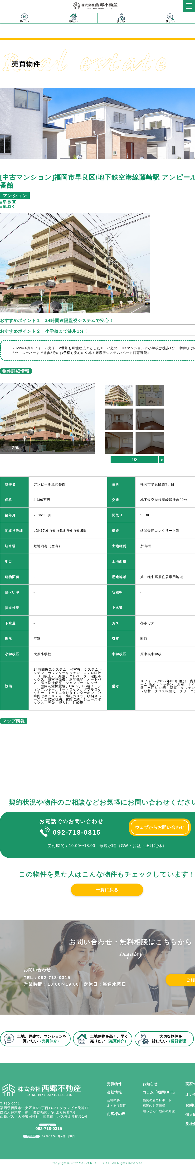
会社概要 (113, 1100)
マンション (14, 195)
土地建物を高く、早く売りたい (109, 1038)
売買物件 (114, 1084)
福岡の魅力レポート (157, 1100)
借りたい (170, 21)
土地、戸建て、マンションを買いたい (42, 1038)
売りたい (73, 21)
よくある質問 (116, 1105)
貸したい (121, 21)
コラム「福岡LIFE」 (160, 1092)
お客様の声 (116, 1113)
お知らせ (150, 1084)
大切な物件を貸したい (171, 1038)
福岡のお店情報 (154, 1105)
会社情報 (114, 1092)
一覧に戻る (107, 889)
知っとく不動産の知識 (159, 1111)
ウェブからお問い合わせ (160, 827)
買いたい (24, 21)
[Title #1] (47, 414)
